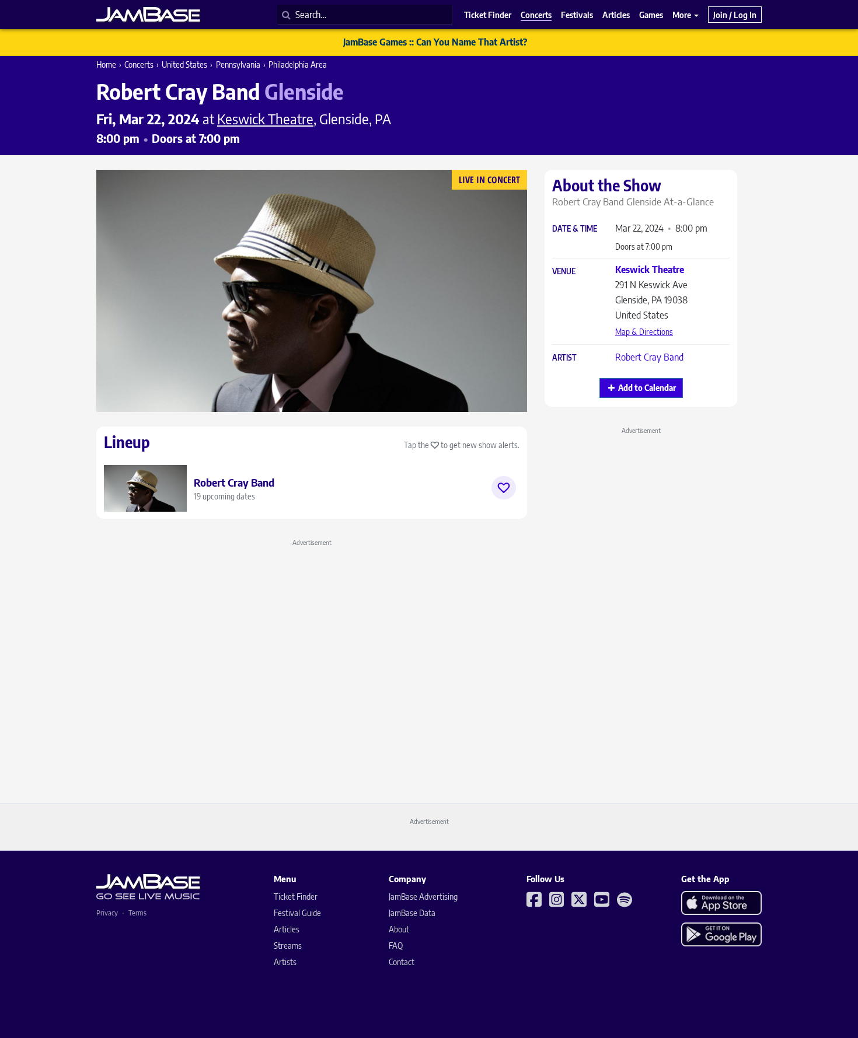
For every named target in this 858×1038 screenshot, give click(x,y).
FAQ (396, 945)
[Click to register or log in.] (503, 487)
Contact (401, 962)
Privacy (107, 912)
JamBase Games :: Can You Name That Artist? (435, 42)
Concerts (139, 64)
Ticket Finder (296, 896)
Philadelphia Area (297, 64)
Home (106, 64)
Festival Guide (297, 913)
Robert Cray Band (649, 357)
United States (184, 64)
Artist (564, 358)
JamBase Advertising (423, 896)
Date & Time (574, 229)
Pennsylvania (238, 64)
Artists (285, 962)
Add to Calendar (647, 388)
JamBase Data (412, 913)
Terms (137, 912)
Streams (288, 945)
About (399, 929)
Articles (286, 929)
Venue (564, 271)
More (682, 14)
